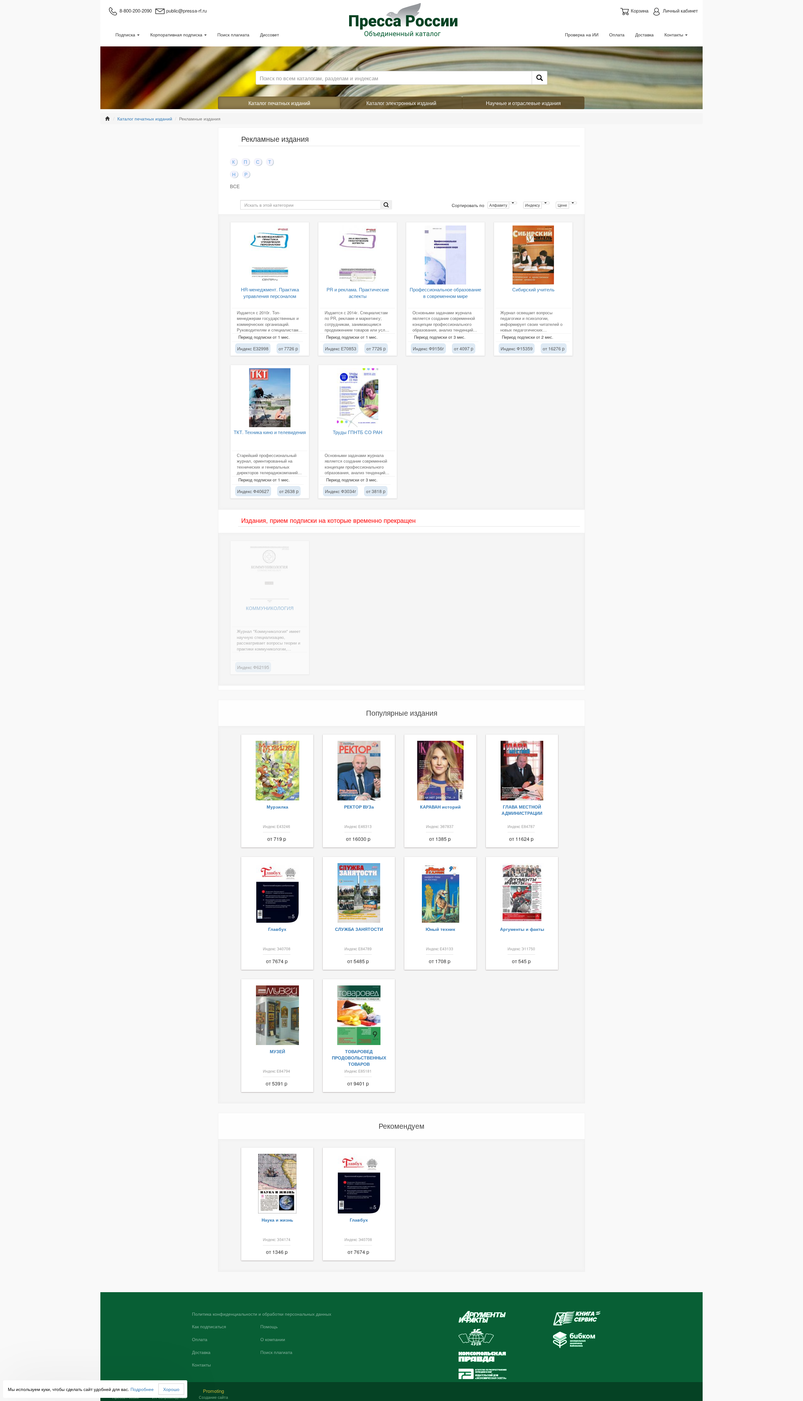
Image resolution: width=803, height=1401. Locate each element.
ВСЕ (235, 186)
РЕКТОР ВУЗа (359, 807)
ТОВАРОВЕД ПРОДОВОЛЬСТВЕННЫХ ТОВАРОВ (359, 1057)
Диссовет (269, 34)
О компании (272, 1339)
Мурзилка (277, 807)
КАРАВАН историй (440, 807)
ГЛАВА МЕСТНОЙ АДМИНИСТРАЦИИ (522, 810)
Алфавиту (498, 205)
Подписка (125, 34)
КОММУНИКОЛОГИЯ (270, 608)
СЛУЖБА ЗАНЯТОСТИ (359, 929)
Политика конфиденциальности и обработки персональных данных (261, 1314)
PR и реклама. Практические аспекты (358, 292)
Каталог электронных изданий (401, 103)
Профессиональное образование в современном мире (445, 292)
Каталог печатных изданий (279, 103)
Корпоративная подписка (177, 34)
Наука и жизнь (277, 1220)
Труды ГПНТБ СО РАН (357, 432)
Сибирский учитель (533, 289)
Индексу (532, 205)
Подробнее (142, 1389)
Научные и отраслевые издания (523, 103)
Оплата (617, 34)
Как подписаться (209, 1326)
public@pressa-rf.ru (186, 10)
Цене (562, 205)
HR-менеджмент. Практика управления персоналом (270, 292)
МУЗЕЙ (277, 1051)
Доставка (644, 34)
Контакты (674, 34)
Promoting (213, 1391)
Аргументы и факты (522, 929)
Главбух (277, 929)
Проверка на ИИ (581, 34)
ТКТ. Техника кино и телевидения (270, 432)
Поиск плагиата (233, 34)
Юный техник (440, 929)
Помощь (269, 1326)
